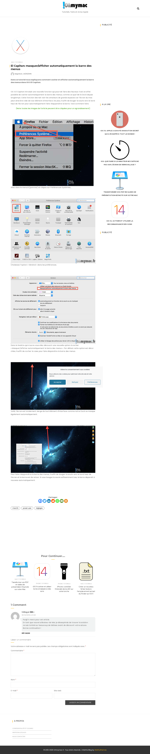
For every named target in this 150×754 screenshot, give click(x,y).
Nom (13, 679)
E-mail (14, 690)
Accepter (57, 382)
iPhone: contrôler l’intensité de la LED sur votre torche (64, 589)
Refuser (75, 382)
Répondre (26, 633)
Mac (12, 62)
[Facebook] (40, 501)
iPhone (38, 583)
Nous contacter (18, 736)
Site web (57, 690)
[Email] (62, 501)
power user (27, 508)
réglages (39, 508)
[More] (66, 501)
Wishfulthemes (101, 750)
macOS (15, 508)
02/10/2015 (27, 74)
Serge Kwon (18, 74)
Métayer (26, 612)
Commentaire (17, 650)
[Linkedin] (49, 501)
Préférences (93, 382)
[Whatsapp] (57, 501)
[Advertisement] (53, 29)
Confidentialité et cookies (22, 728)
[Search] (138, 8)
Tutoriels (19, 62)
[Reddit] (53, 501)
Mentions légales (19, 732)
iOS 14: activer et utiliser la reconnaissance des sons (42, 589)
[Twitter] (44, 501)
